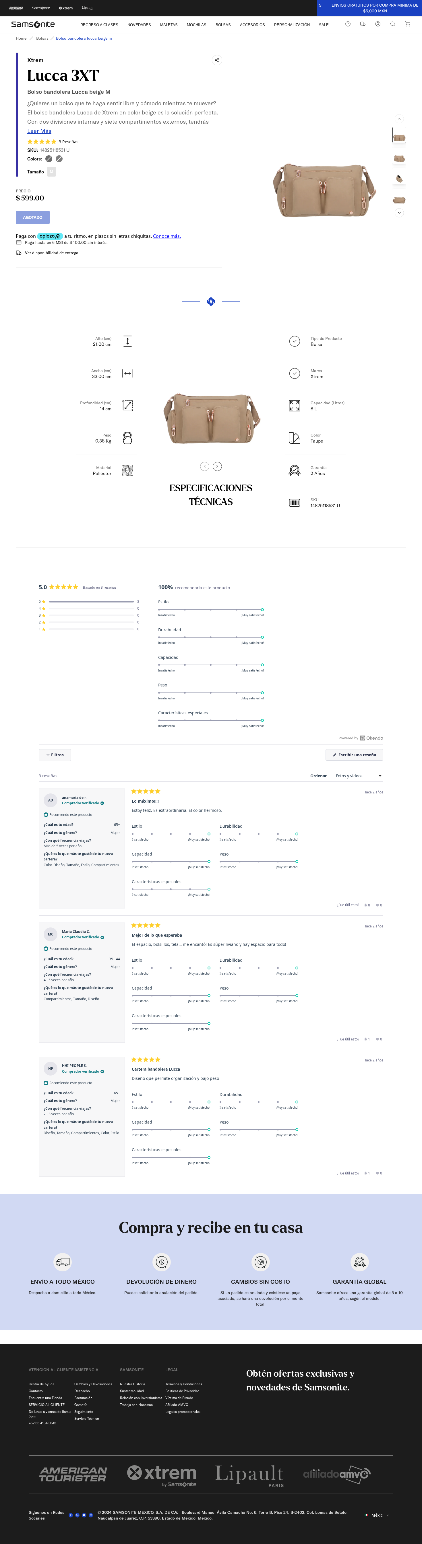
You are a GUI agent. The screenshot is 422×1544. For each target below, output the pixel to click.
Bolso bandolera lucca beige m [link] (84, 38)
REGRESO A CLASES (99, 25)
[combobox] (377, 1515)
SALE (324, 25)
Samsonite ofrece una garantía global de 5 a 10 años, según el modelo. (359, 1295)
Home (21, 38)
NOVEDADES (139, 25)
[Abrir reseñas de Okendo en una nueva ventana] (361, 738)
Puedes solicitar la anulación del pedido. (161, 1292)
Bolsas (42, 38)
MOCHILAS (196, 25)
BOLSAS (223, 25)
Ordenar (319, 775)
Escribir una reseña (360, 756)
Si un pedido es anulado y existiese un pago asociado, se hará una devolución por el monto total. (260, 1298)
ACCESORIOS (252, 25)
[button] (52, 141)
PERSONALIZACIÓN (292, 25)
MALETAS (169, 25)
